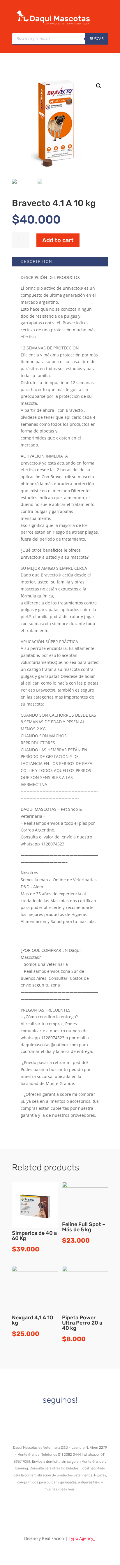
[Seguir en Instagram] (51, 1416)
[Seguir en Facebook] (69, 1416)
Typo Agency (82, 1538)
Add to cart (58, 240)
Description (36, 261)
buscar (97, 38)
